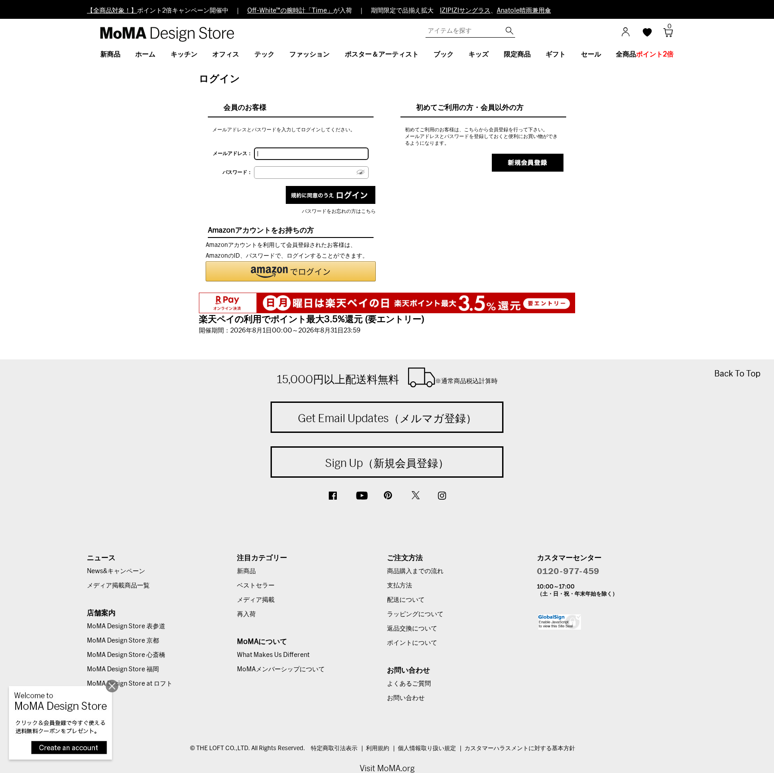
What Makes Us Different (273, 655)
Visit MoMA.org (387, 768)
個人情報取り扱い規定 (427, 748)
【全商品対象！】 (112, 11)
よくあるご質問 (409, 684)
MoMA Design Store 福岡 (123, 669)
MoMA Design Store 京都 (123, 641)
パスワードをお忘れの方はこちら (339, 211)
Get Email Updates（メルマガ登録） (387, 418)
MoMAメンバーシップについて (281, 669)
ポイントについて (412, 643)
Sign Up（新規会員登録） (387, 463)
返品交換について (412, 629)
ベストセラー (256, 586)
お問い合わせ (406, 698)
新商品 (246, 571)
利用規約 (377, 748)
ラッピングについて (415, 614)
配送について (406, 600)
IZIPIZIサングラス (465, 11)
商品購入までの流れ (415, 571)
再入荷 (246, 614)
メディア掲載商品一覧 (118, 586)
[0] (665, 35)
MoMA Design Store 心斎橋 (126, 655)
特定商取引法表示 (334, 748)
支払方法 (399, 586)
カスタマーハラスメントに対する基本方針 (519, 748)
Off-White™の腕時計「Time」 (290, 11)
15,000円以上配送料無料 (387, 379)
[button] (291, 271)
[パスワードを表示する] (361, 172)
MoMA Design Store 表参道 (126, 626)
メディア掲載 (256, 600)
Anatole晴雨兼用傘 (524, 11)
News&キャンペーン (116, 571)
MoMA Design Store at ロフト (129, 684)
